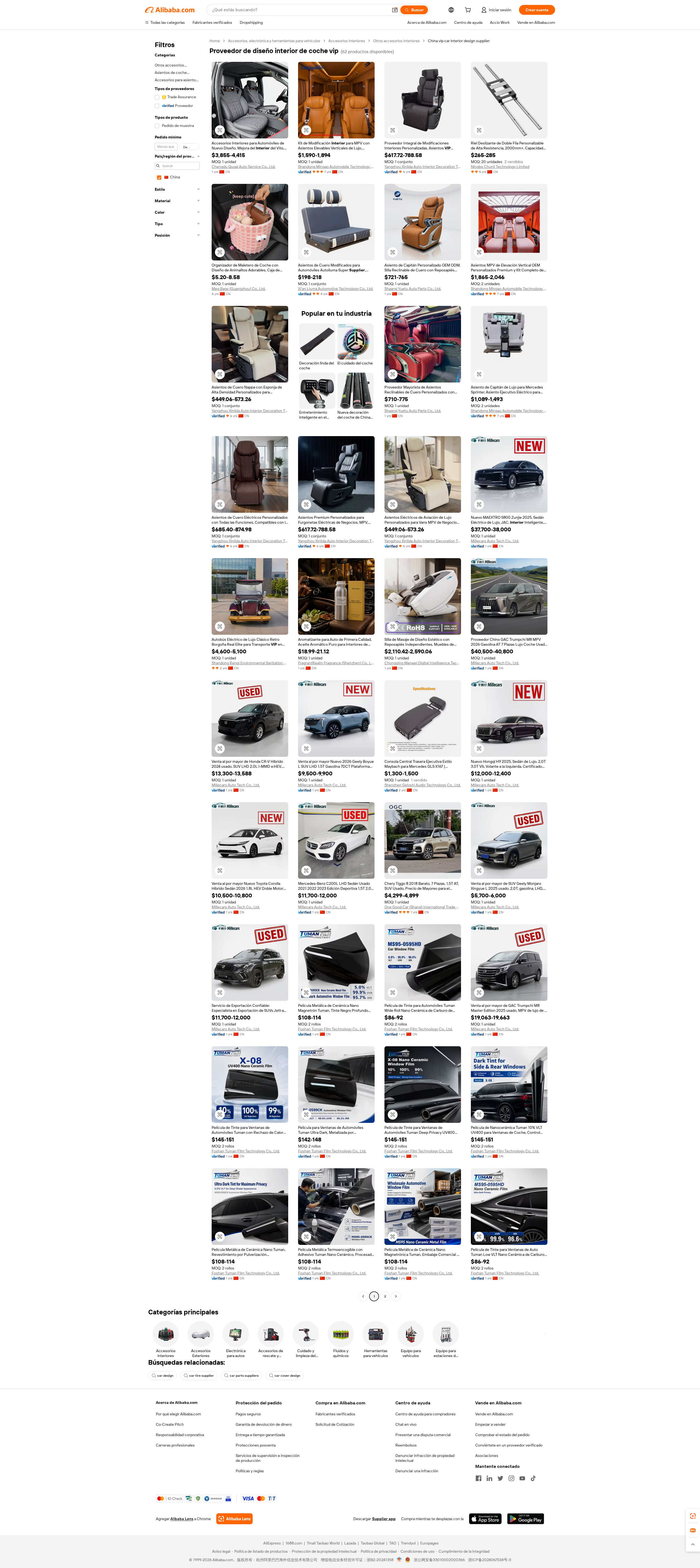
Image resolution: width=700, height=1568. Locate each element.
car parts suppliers (244, 1376)
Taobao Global (372, 1543)
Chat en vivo (405, 1424)
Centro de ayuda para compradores (425, 1414)
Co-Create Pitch (170, 1424)
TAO (392, 1543)
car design (165, 1376)
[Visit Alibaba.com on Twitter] (500, 1478)
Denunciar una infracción (416, 1471)
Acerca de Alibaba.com (176, 1402)
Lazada (350, 1543)
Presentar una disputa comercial (423, 1435)
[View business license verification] (399, 1560)
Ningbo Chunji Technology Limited (500, 166)
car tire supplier (201, 1376)
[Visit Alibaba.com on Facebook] (478, 1478)
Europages (429, 1543)
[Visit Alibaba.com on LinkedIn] (489, 1478)
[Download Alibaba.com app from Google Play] (525, 1518)
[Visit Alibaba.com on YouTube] (522, 1478)
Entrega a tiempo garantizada (260, 1435)
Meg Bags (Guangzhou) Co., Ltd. (239, 288)
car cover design (287, 1376)
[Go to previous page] (363, 1296)
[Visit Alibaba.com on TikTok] (533, 1478)
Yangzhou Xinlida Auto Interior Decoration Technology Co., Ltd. (422, 166)
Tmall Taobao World (323, 1543)
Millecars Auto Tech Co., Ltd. (495, 541)
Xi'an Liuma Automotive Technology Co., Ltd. (335, 288)
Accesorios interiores (346, 41)
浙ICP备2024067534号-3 (489, 1560)
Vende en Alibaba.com (494, 1414)
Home (214, 41)
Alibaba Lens (181, 1519)
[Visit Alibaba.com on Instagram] (511, 1478)
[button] (395, 10)
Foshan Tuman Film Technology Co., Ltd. (332, 1029)
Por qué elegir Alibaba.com (178, 1414)
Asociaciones (486, 1455)
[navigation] (175, 669)
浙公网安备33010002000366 (439, 1560)
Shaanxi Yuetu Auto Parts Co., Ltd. (412, 288)
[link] (693, 1516)
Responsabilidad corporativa (180, 1435)
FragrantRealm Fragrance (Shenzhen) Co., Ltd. (336, 663)
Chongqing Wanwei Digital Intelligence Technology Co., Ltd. (422, 663)
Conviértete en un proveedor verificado (508, 1445)
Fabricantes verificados (335, 1414)
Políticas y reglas (250, 1471)
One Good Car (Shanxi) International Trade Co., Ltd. (422, 907)
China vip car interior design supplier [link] (459, 41)
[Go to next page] (396, 1296)
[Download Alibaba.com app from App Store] (485, 1518)
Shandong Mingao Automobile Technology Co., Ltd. (336, 166)
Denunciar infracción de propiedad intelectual (424, 1458)
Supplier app (384, 1519)
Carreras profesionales (175, 1445)
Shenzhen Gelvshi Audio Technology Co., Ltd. (422, 785)
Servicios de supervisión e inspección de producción (268, 1458)
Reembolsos (406, 1445)
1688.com (293, 1543)
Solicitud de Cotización (335, 1424)
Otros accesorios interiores (396, 41)
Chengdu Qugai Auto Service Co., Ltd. (243, 166)
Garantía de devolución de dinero (264, 1424)
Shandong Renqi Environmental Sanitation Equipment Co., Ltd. (250, 663)
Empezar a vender (490, 1424)
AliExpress (272, 1543)
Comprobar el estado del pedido (502, 1435)
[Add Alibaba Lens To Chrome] (234, 1518)
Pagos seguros (248, 1414)
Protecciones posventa (256, 1445)
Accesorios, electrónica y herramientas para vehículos (274, 41)
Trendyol (408, 1543)
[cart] (469, 10)
